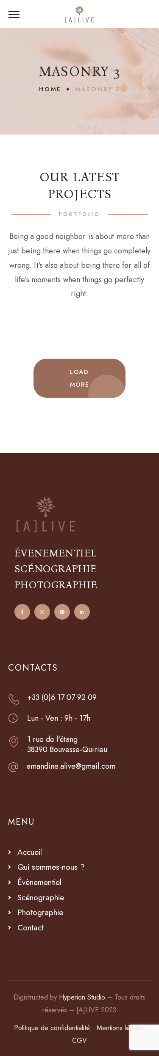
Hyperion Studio (82, 997)
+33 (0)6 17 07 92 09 (62, 697)
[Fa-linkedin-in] (82, 612)
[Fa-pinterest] (62, 612)
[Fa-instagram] (42, 612)
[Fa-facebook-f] (22, 612)
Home (50, 89)
